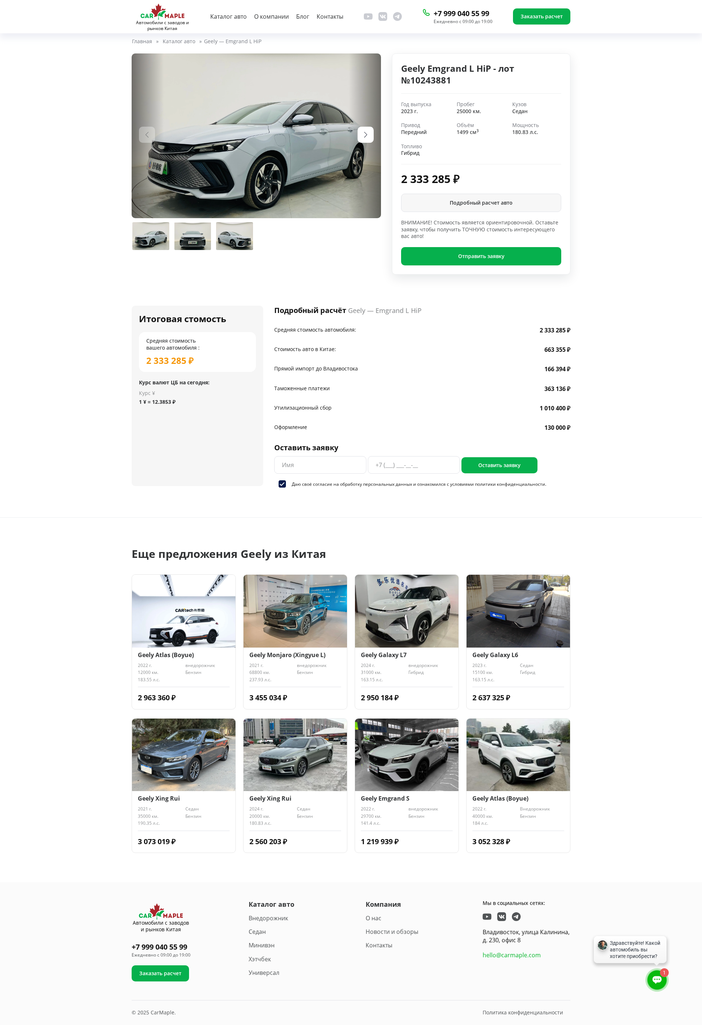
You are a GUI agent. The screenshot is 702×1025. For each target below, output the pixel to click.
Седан (257, 932)
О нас (373, 918)
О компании (271, 16)
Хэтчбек (260, 959)
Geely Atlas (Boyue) (166, 655)
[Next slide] (366, 135)
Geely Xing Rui (159, 798)
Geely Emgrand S (385, 798)
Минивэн (262, 945)
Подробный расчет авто (481, 202)
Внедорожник (268, 918)
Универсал (264, 973)
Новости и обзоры (392, 932)
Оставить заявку (499, 465)
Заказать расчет (542, 16)
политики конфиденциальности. (510, 484)
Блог (302, 16)
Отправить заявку (481, 256)
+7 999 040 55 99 (461, 13)
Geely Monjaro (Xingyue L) (287, 655)
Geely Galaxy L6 (495, 655)
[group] (256, 135)
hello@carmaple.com (512, 955)
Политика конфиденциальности (523, 1012)
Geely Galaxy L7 (384, 655)
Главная (142, 41)
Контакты (330, 16)
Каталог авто (228, 16)
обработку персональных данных (376, 484)
